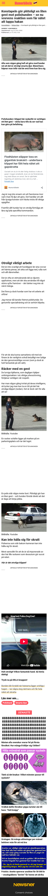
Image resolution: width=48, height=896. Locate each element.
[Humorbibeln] (24, 3)
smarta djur (21, 703)
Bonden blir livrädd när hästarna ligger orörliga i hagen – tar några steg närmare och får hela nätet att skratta (23, 689)
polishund (7, 703)
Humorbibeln (5, 25)
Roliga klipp (15, 25)
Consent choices (24, 892)
